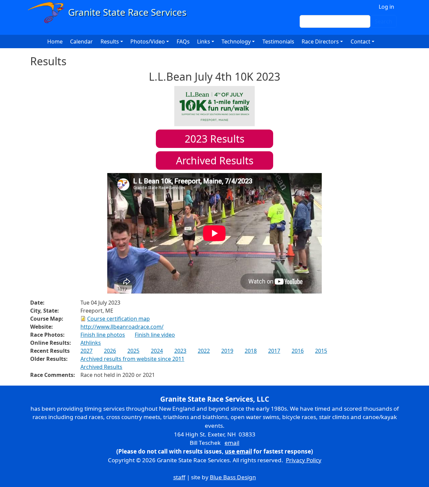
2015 (321, 350)
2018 (251, 350)
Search (383, 21)
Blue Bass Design (233, 477)
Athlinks (90, 342)
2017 (274, 350)
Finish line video (155, 334)
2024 (157, 350)
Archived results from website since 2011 (132, 358)
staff (179, 477)
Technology (236, 41)
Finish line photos (102, 334)
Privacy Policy (303, 460)
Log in (386, 6)
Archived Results (214, 160)
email (232, 443)
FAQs (183, 41)
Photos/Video (147, 41)
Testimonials (278, 41)
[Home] (110, 12)
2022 (204, 350)
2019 (227, 350)
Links (203, 41)
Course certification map (118, 318)
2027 (86, 350)
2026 (110, 350)
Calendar (81, 41)
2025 (133, 350)
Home (55, 41)
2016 (298, 350)
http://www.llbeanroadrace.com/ (122, 326)
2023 (180, 350)
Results (214, 139)
